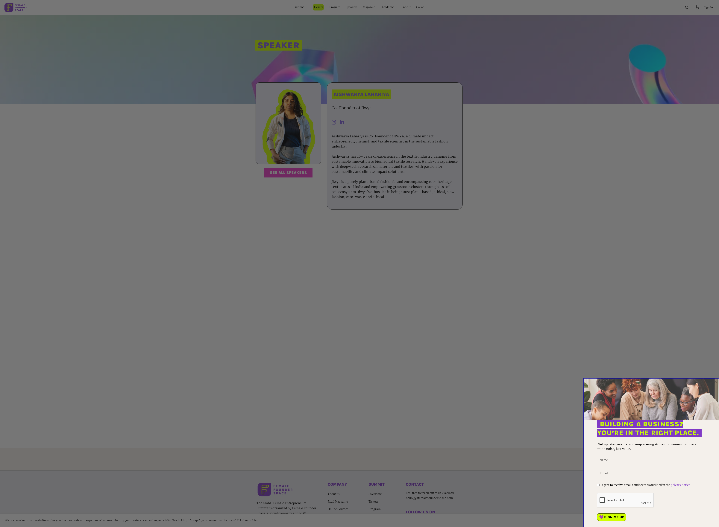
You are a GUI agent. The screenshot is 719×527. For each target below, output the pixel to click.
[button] (715, 381)
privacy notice (680, 485)
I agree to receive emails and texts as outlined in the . (645, 485)
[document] (359, 263)
